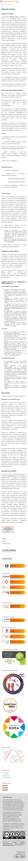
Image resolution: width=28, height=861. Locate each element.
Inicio (2, 4)
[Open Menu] (1, 1)
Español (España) (6, 543)
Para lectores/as (5, 772)
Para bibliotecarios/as (6, 777)
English (4, 541)
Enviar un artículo (7, 558)
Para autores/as (5, 775)
